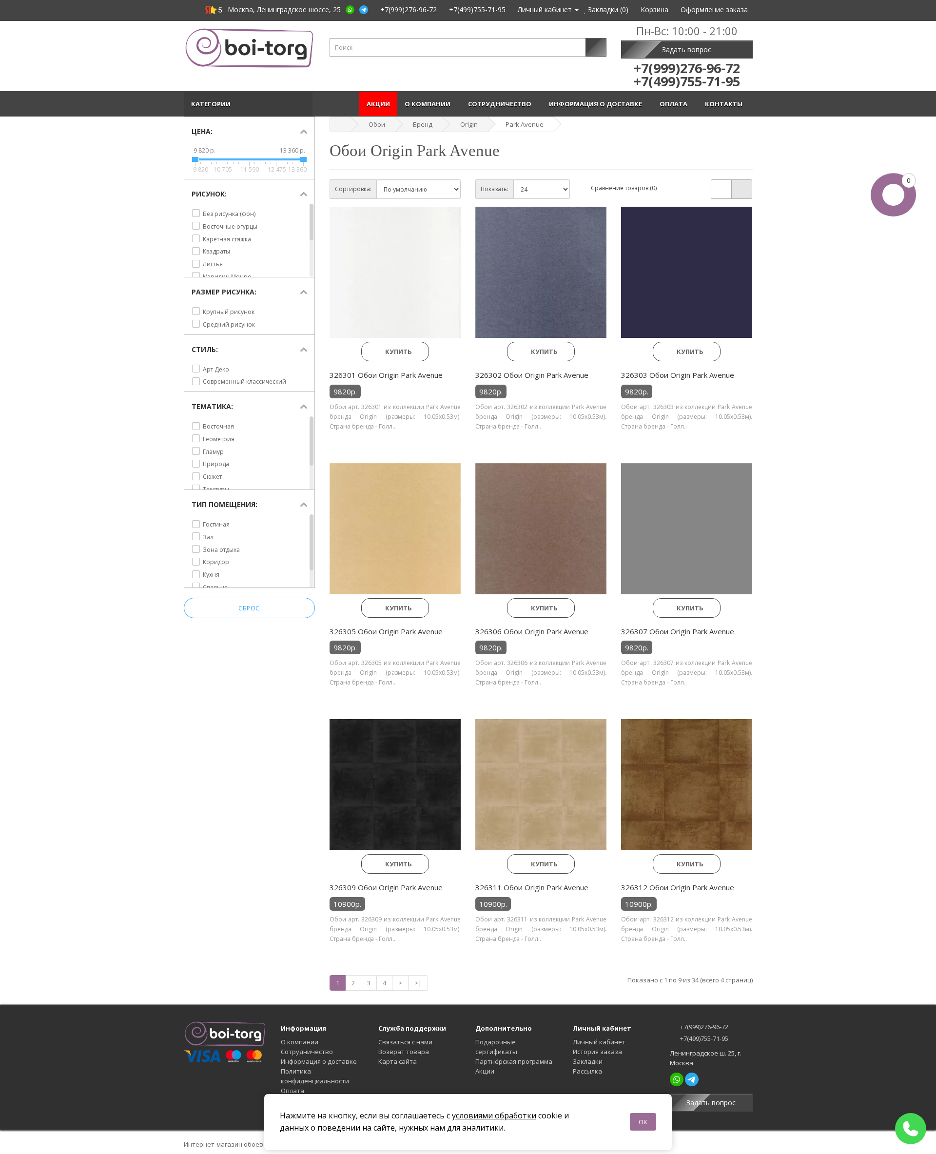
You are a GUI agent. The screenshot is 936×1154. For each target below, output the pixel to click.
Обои (377, 124)
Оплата (675, 103)
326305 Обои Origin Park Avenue (386, 631)
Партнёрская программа (513, 1061)
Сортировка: (353, 189)
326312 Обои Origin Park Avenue (677, 887)
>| (418, 982)
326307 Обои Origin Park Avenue (677, 631)
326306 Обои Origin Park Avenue (531, 631)
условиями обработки (494, 1115)
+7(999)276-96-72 (703, 1026)
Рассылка (587, 1071)
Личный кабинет (599, 1041)
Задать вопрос (686, 49)
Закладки (588, 1061)
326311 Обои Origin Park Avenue (531, 887)
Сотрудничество (501, 103)
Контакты (725, 103)
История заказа (597, 1051)
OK (643, 1121)
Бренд (422, 124)
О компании (429, 103)
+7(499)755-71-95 (703, 1038)
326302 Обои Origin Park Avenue (531, 375)
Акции (378, 103)
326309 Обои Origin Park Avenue (386, 887)
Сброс (249, 608)
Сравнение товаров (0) (624, 188)
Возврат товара (403, 1051)
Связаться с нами (405, 1041)
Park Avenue (525, 124)
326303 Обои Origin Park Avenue (677, 375)
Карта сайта (397, 1061)
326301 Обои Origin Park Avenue (386, 375)
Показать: (494, 189)
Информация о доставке (597, 103)
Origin (469, 124)
